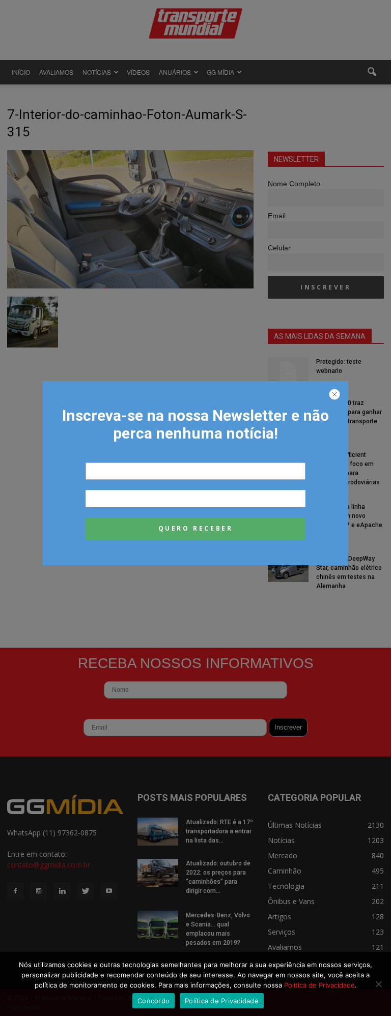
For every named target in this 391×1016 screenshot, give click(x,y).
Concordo (153, 1001)
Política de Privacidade (319, 985)
